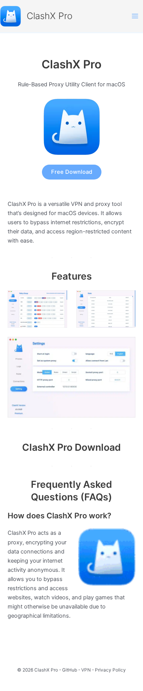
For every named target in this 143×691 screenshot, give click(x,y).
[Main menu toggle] (135, 16)
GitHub (69, 670)
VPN (86, 670)
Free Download (71, 171)
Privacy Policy (110, 670)
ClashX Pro (49, 15)
